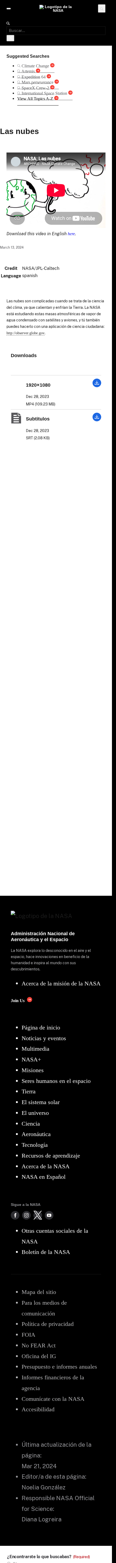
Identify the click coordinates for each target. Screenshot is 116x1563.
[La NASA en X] (37, 1215)
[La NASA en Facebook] (15, 1215)
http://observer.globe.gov (25, 333)
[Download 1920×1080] (97, 385)
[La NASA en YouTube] (49, 1215)
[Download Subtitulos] (97, 420)
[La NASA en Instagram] (26, 1215)
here (71, 233)
